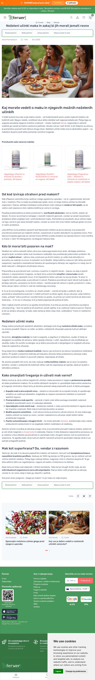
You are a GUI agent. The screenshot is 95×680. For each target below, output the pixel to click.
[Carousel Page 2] (49, 550)
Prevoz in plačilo (40, 579)
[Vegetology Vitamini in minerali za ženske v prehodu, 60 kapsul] (16, 159)
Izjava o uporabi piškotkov (44, 598)
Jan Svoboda (11, 538)
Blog (48, 22)
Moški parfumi (27, 33)
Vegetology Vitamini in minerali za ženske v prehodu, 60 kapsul (14, 177)
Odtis (35, 604)
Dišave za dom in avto (62, 33)
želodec (64, 421)
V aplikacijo (71, 3)
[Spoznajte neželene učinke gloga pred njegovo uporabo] (26, 522)
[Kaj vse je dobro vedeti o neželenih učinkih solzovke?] (69, 522)
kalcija (63, 123)
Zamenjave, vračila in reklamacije (47, 581)
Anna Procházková (9, 40)
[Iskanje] (71, 17)
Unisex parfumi (43, 33)
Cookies (37, 607)
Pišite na (37, 587)
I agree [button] (58, 671)
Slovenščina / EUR (78, 589)
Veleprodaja (6, 581)
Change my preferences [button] (76, 671)
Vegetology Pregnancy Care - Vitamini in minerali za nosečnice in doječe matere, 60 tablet (78, 178)
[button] (10, 611)
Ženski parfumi (10, 33)
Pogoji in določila (40, 590)
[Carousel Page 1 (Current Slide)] (46, 550)
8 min (25, 538)
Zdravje (56, 22)
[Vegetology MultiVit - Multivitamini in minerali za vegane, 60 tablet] (47, 159)
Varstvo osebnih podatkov (44, 601)
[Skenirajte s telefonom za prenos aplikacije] (8, 595)
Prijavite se (85, 580)
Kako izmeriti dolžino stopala (45, 596)
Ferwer (40, 22)
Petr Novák (53, 538)
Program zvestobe (41, 584)
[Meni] (5, 17)
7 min (25, 40)
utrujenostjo (28, 432)
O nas (4, 579)
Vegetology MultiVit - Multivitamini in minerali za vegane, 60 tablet (47, 177)
